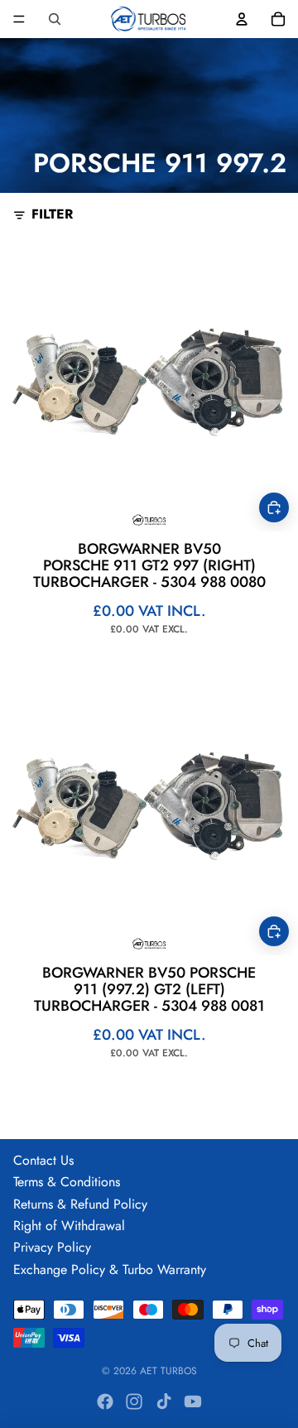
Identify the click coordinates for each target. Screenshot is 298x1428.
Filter (52, 214)
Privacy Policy (52, 1247)
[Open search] (54, 19)
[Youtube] (193, 1401)
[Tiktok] (164, 1401)
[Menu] (19, 19)
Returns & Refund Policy (80, 1204)
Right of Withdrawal (69, 1225)
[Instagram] (134, 1401)
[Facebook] (105, 1401)
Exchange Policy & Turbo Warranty (109, 1269)
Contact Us (43, 1160)
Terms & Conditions (66, 1181)
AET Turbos (168, 1370)
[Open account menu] (241, 19)
